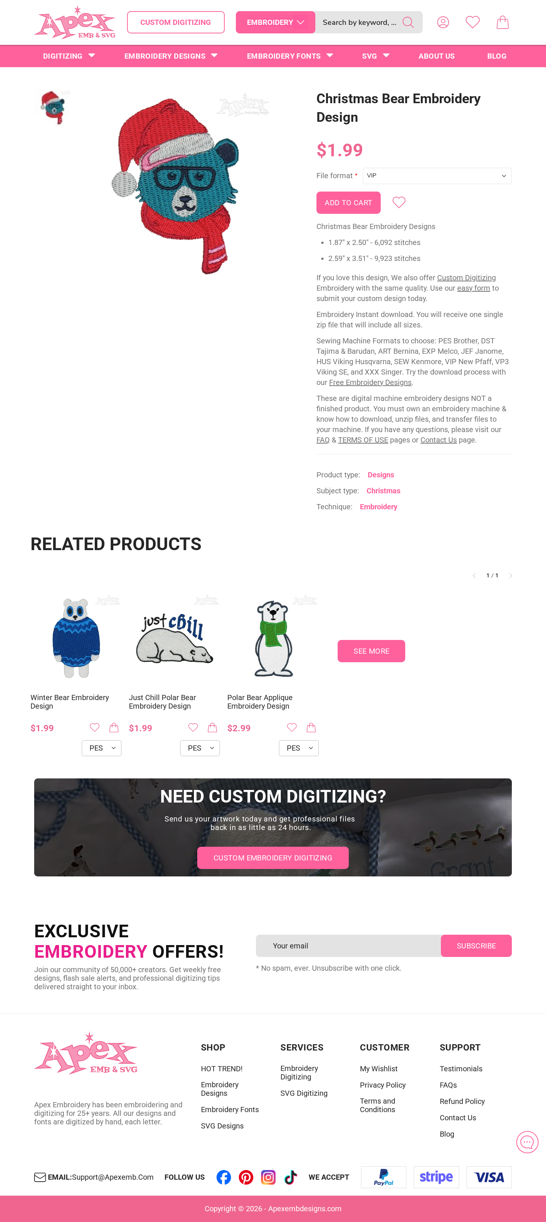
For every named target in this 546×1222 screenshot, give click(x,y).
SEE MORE (371, 651)
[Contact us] (527, 1142)
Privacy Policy (383, 1085)
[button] (175, 186)
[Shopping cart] (502, 22)
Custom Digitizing (175, 22)
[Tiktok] (290, 1177)
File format (334, 175)
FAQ (323, 439)
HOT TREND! (222, 1069)
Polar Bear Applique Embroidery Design (260, 701)
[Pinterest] (246, 1177)
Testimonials (461, 1069)
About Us (437, 56)
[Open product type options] (300, 22)
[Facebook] (224, 1177)
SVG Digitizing (304, 1093)
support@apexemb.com (113, 1177)
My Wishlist (379, 1069)
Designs (381, 474)
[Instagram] (268, 1177)
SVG (369, 56)
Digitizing (63, 56)
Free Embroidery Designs (370, 382)
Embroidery (378, 506)
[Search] (408, 22)
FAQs (448, 1085)
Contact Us (438, 439)
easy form (473, 288)
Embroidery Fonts (284, 56)
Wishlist (473, 22)
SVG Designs (222, 1126)
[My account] (443, 22)
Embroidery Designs (164, 56)
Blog (497, 56)
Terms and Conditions (377, 1105)
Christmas (383, 490)
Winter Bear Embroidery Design (69, 701)
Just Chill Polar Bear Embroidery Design (162, 701)
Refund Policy (462, 1101)
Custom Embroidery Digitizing (273, 857)
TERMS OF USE (363, 439)
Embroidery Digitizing (299, 1072)
